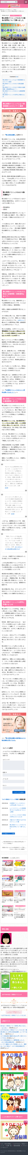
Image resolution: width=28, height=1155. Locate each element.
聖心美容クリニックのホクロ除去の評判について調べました (18, 826)
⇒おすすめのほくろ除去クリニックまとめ (13, 1015)
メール (5, 779)
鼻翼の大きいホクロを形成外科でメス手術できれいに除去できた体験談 (13, 848)
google (6, 487)
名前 (5, 772)
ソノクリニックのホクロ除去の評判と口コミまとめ (18, 815)
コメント (6, 759)
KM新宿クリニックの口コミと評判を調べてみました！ (17, 804)
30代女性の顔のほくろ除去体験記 (15, 1150)
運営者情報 (17, 1145)
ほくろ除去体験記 (6, 1143)
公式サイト (21, 320)
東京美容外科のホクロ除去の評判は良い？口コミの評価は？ (15, 842)
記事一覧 (9, 1145)
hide (17, 76)
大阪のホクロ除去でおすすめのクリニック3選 (18, 820)
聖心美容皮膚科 (10, 135)
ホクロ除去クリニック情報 (10, 799)
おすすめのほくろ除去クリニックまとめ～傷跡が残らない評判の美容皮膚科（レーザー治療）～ (14, 1032)
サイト (5, 785)
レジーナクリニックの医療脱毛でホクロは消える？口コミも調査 (18, 810)
